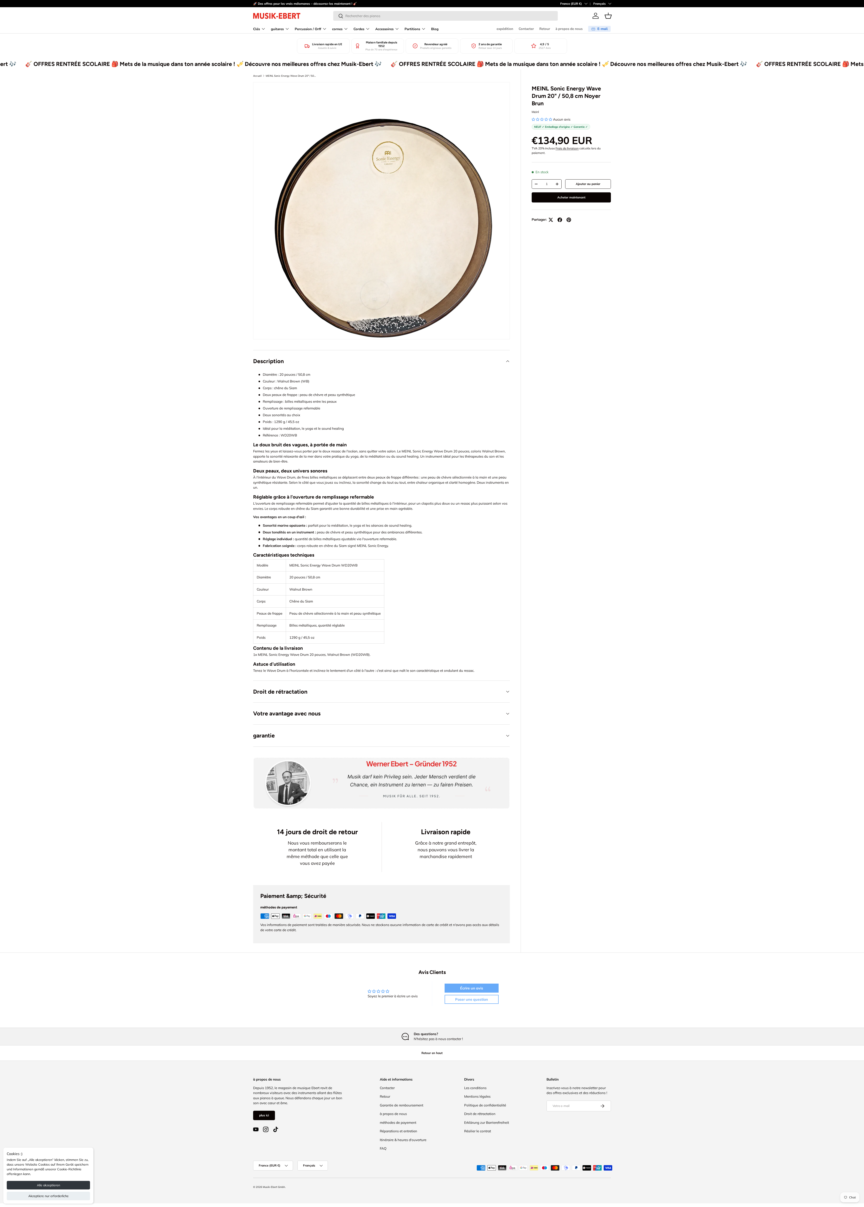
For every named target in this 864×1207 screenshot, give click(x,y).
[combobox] (445, 16)
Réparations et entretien (398, 1131)
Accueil (257, 75)
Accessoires (384, 29)
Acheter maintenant (571, 197)
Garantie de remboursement (401, 1105)
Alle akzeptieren (48, 1185)
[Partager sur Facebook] (559, 219)
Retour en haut (432, 1053)
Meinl (535, 112)
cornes (337, 29)
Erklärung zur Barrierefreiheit (486, 1122)
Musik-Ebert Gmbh (274, 1187)
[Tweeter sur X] (550, 219)
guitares (277, 29)
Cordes (358, 29)
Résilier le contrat (477, 1131)
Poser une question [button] (471, 999)
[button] (608, 16)
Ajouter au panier (588, 184)
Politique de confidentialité (485, 1105)
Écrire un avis (471, 988)
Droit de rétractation (479, 1114)
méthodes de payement (398, 1122)
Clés (256, 29)
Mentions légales (477, 1096)
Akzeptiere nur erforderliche (48, 1196)
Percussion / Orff (308, 29)
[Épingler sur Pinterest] (568, 219)
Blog (435, 29)
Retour (544, 29)
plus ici (264, 1115)
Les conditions (475, 1088)
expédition (505, 29)
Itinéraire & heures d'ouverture (403, 1140)
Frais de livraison (567, 148)
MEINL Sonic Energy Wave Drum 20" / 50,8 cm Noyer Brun (291, 75)
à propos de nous (569, 29)
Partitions (412, 29)
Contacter (526, 29)
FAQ (383, 1148)
